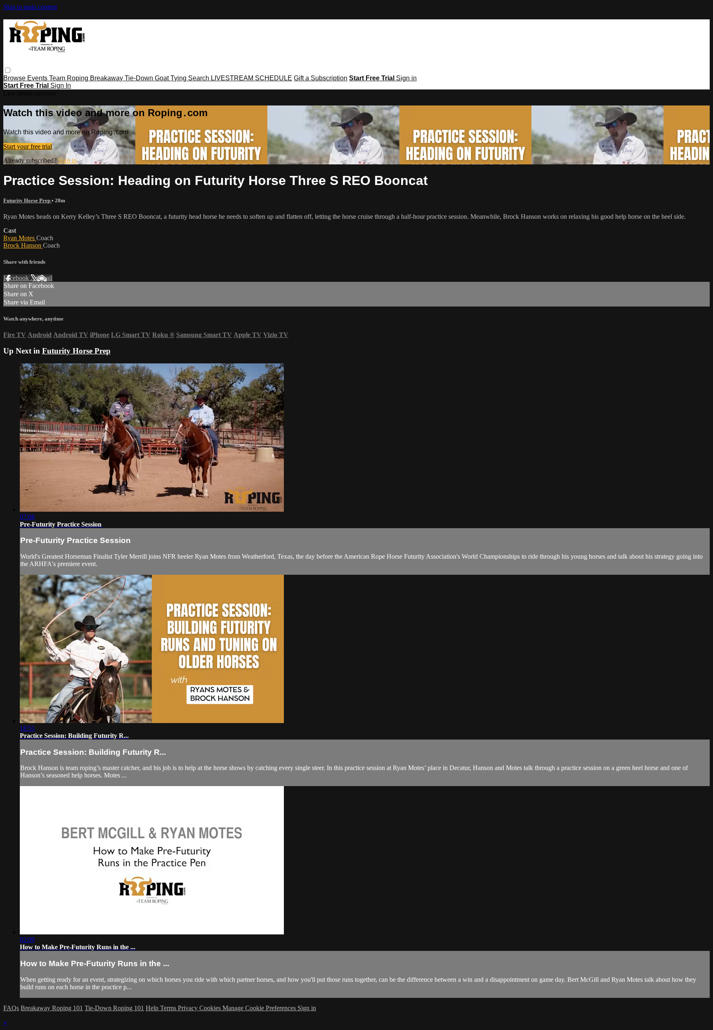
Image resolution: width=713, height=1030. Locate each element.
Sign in (406, 78)
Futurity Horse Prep (27, 200)
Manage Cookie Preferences (259, 1007)
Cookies (210, 1007)
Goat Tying (171, 78)
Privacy (188, 1007)
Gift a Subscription (320, 78)
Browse (15, 78)
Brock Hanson (23, 245)
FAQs (11, 1007)
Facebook (17, 277)
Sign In (60, 85)
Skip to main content (30, 6)
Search (199, 78)
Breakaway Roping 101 (52, 1007)
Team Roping (69, 78)
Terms (169, 1007)
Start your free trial (27, 146)
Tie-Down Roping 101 (114, 1007)
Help (153, 1007)
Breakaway (107, 78)
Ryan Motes (19, 237)
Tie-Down (140, 78)
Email (44, 277)
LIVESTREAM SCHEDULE (251, 78)
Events (38, 78)
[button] (7, 70)
